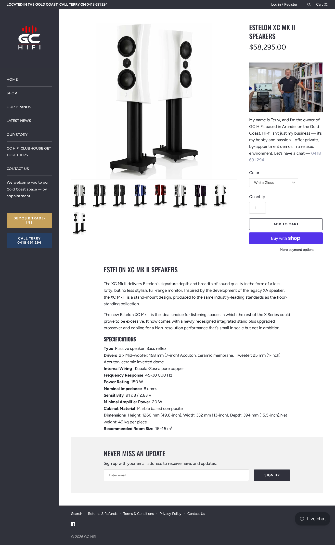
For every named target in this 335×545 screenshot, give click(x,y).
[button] (81, 101)
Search (76, 513)
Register (290, 4)
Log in (276, 4)
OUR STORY (17, 134)
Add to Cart (286, 224)
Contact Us (196, 513)
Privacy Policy (170, 513)
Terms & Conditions (138, 513)
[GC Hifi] (29, 38)
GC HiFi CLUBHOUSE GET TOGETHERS (29, 151)
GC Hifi (90, 536)
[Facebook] (73, 525)
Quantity (257, 196)
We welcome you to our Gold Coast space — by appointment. (28, 189)
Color (254, 172)
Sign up (272, 475)
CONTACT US (18, 168)
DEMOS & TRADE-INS (29, 220)
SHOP (12, 93)
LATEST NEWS (19, 120)
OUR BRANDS (19, 107)
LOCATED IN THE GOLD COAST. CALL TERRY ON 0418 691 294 (57, 4)
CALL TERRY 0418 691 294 (29, 240)
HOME (12, 79)
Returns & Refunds (102, 513)
